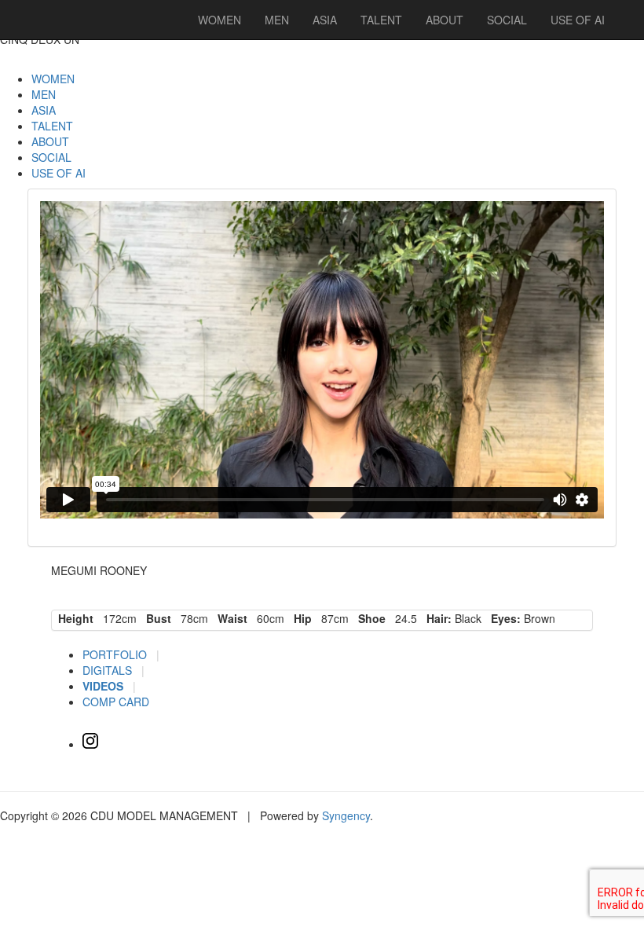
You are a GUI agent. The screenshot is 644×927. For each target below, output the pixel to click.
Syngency (346, 815)
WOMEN (53, 78)
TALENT (52, 126)
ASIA (43, 110)
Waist (229, 618)
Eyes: (503, 618)
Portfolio (116, 654)
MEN (43, 94)
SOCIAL (51, 157)
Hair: (436, 618)
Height (72, 618)
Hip (299, 618)
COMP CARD (115, 701)
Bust (155, 618)
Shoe (369, 618)
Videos (104, 686)
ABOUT (50, 141)
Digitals (108, 670)
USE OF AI (58, 173)
